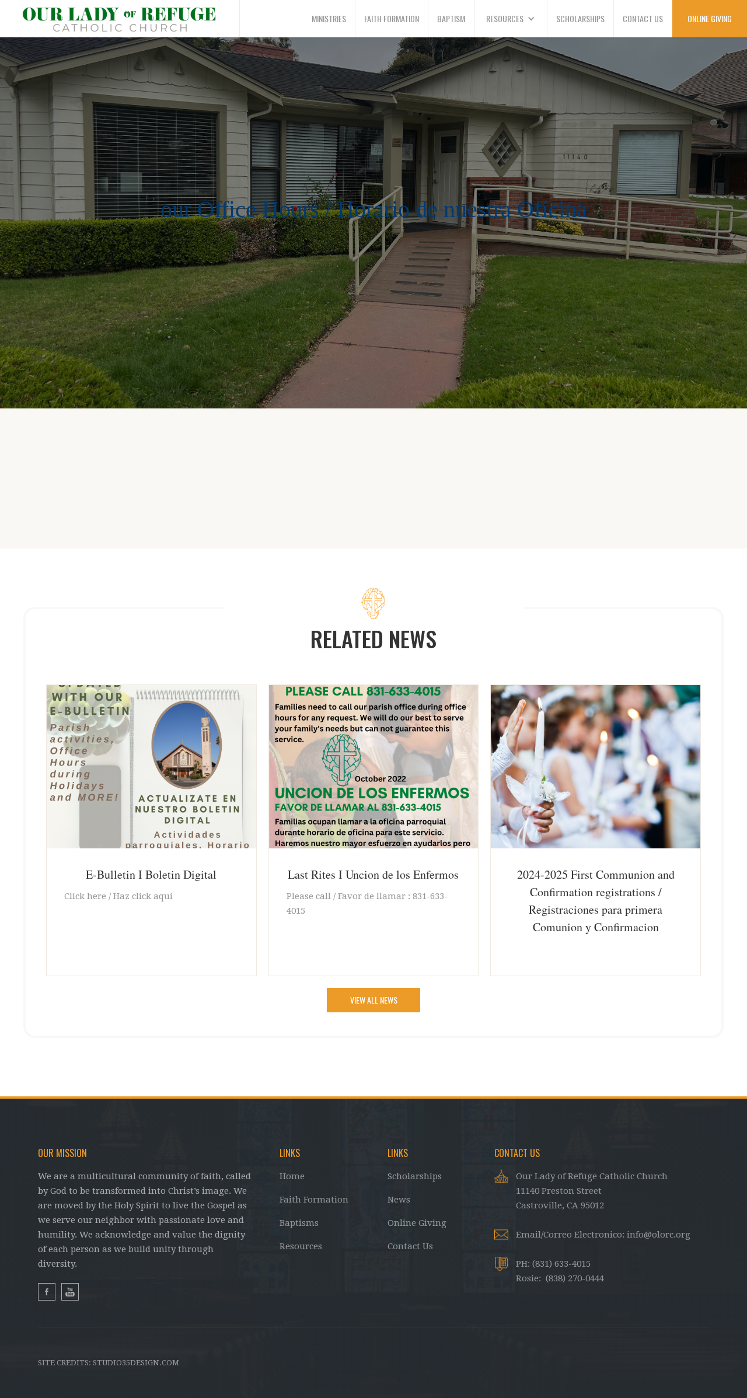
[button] (510, 18)
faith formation (391, 18)
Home (292, 1176)
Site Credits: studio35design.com (108, 1362)
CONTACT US (643, 18)
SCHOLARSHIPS (580, 18)
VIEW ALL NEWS (373, 1000)
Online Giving (417, 1223)
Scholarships (415, 1176)
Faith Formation (314, 1199)
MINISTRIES (329, 18)
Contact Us (410, 1246)
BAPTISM (451, 18)
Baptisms (299, 1223)
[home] (120, 18)
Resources (301, 1246)
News (399, 1199)
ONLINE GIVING (709, 18)
